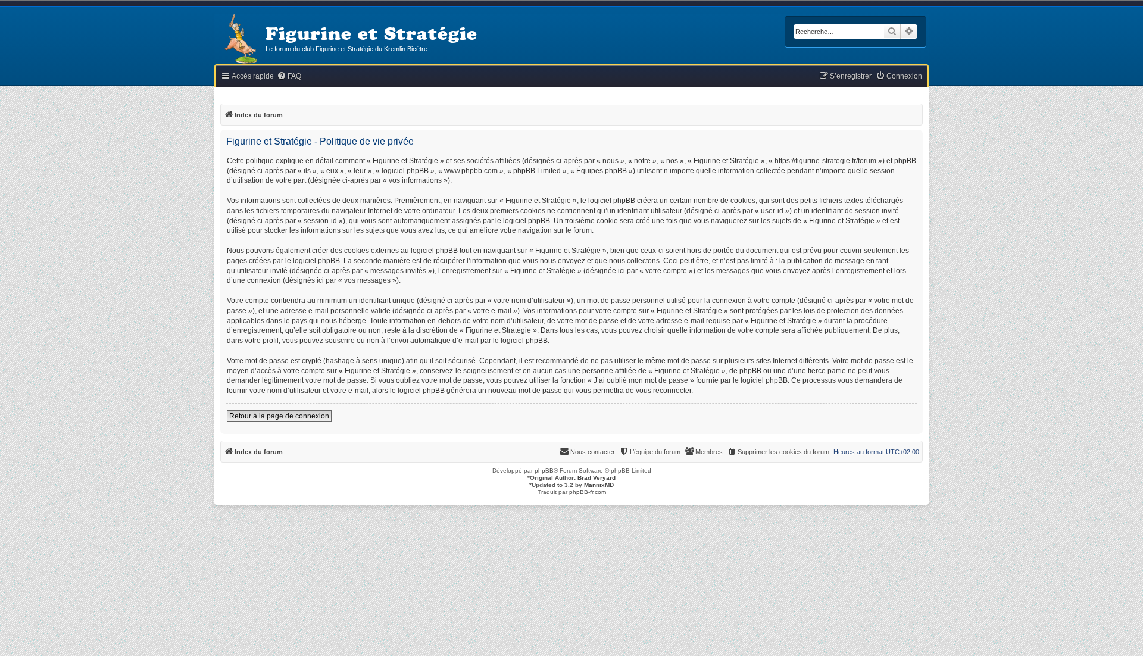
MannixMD (599, 485)
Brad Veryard (596, 477)
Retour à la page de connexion (279, 416)
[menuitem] (289, 76)
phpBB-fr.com (587, 492)
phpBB (544, 470)
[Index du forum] (240, 39)
